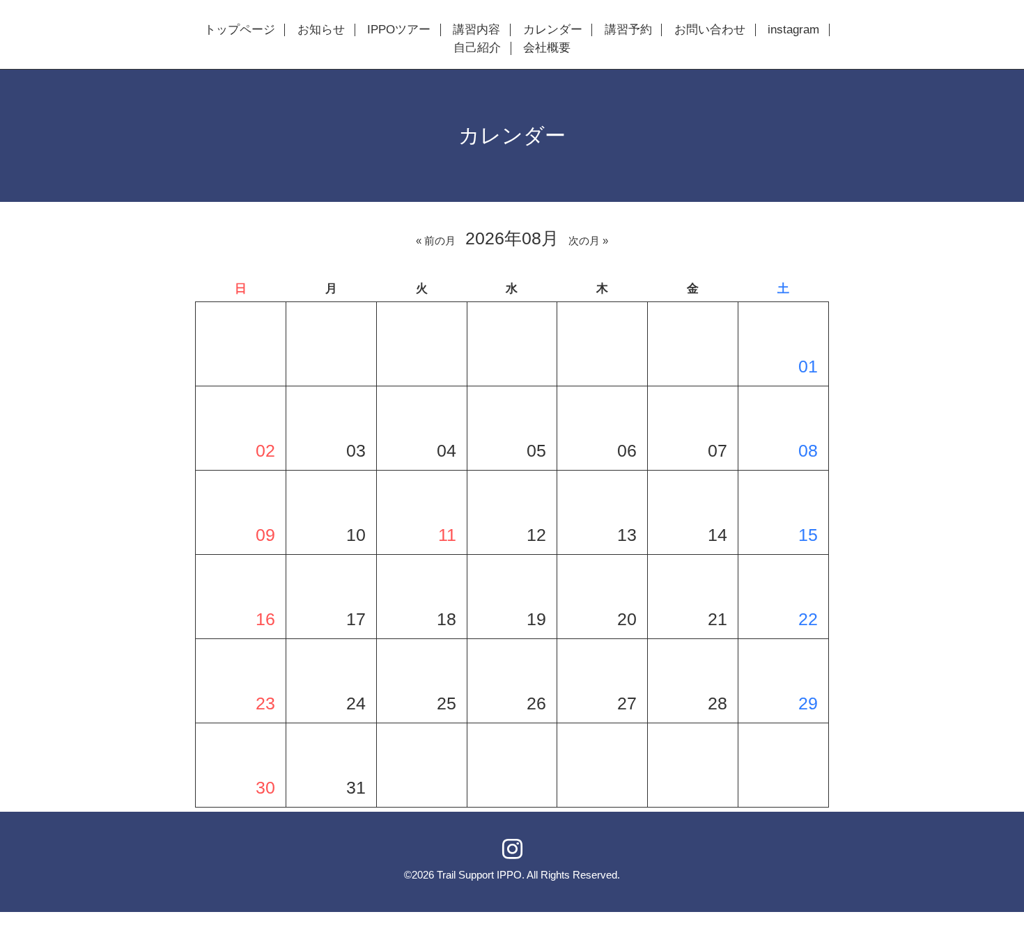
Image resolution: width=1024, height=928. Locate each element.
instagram (793, 30)
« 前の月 (436, 240)
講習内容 (476, 30)
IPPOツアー (398, 30)
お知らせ (321, 30)
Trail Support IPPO (479, 875)
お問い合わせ (709, 30)
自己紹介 (477, 48)
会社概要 (547, 48)
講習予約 (628, 30)
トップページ (239, 30)
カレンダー (552, 30)
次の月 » (588, 240)
